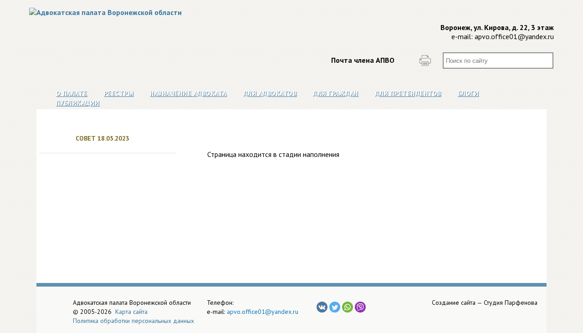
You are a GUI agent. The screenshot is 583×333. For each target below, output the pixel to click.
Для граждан (335, 93)
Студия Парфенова (510, 302)
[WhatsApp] (347, 307)
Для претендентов (408, 93)
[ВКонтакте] (322, 307)
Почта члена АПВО (362, 60)
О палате (71, 93)
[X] (334, 307)
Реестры (119, 93)
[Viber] (360, 307)
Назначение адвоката (188, 93)
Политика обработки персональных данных (133, 321)
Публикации (78, 103)
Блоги (468, 93)
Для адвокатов (270, 93)
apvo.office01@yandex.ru (514, 36)
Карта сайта (131, 312)
